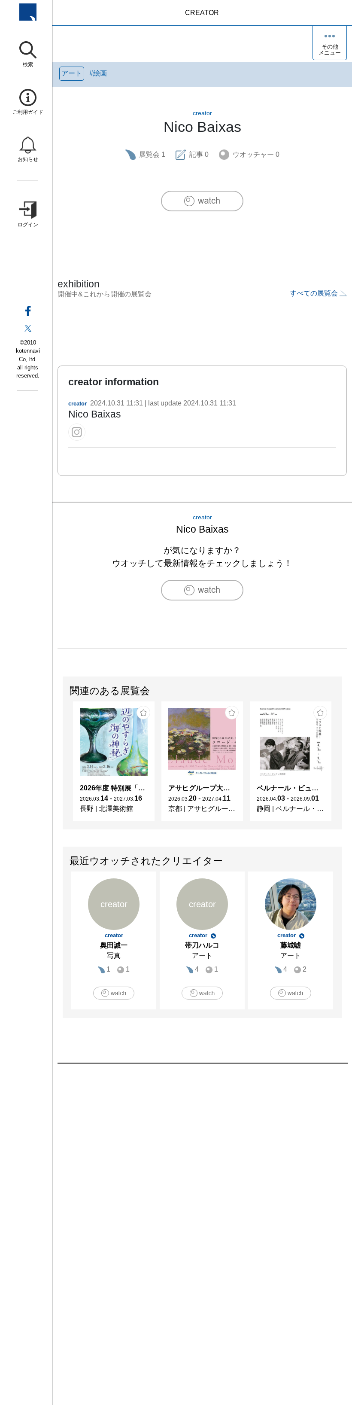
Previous (63, 765)
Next (341, 765)
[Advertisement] (202, 1161)
